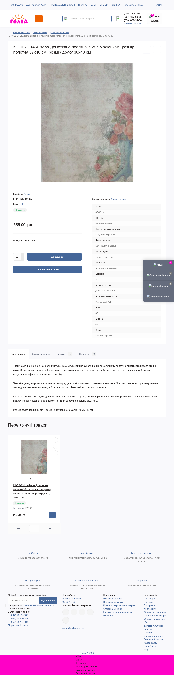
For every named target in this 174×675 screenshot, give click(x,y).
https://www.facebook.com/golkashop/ (65, 612)
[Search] (66, 18)
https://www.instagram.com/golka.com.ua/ (74, 612)
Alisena (27, 194)
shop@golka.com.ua (73, 628)
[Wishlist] (55, 446)
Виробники (150, 646)
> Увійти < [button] (159, 5)
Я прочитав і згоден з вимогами (32, 607)
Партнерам (150, 598)
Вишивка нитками (21, 32)
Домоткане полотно (59, 32)
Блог (93, 5)
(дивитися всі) (118, 199)
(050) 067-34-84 (133, 20)
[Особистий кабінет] (158, 296)
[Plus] (22, 255)
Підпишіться (48, 600)
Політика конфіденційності (38, 605)
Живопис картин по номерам (119, 605)
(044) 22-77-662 (133, 13)
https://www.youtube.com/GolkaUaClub (82, 612)
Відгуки (116, 5)
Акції (146, 649)
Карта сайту (150, 642)
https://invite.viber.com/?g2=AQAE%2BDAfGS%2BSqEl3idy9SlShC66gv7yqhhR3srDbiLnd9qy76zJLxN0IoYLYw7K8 (90, 612)
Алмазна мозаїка (112, 608)
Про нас (83, 5)
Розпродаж (16, 5)
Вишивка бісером (112, 598)
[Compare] (55, 452)
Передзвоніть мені (18, 625)
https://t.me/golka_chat (65, 620)
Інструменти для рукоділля (118, 612)
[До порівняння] (157, 49)
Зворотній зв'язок (153, 639)
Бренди (104, 5)
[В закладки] (147, 50)
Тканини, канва (40, 32)
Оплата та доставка (155, 612)
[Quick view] (55, 440)
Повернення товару (155, 615)
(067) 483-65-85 (133, 16)
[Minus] (22, 259)
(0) (23, 204)
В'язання (108, 615)
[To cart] (52, 515)
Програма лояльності (62, 5)
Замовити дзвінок (132, 24)
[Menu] (39, 18)
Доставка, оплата (36, 5)
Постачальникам (133, 5)
